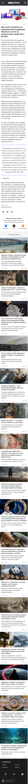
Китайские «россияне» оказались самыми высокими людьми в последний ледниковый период (12, 486)
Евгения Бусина (6, 207)
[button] (3, 212)
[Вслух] (14, 3)
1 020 (25, 662)
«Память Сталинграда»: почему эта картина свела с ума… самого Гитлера (13, 288)
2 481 (25, 431)
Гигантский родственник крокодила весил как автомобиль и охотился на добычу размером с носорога (13, 551)
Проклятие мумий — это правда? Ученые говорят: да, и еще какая (12, 421)
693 (26, 693)
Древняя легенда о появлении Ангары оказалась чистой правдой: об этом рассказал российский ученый (13, 257)
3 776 (25, 333)
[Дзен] (22, 774)
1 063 (25, 629)
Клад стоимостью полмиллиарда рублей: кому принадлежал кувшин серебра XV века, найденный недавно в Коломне (13, 321)
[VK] (14, 774)
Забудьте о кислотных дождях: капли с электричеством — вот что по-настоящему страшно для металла (13, 715)
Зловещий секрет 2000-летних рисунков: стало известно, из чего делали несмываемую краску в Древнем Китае (12, 454)
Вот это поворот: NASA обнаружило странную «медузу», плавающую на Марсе (12, 355)
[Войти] (25, 2)
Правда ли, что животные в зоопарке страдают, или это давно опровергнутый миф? (13, 584)
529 (26, 726)
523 (26, 757)
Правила (17, 767)
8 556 (25, 299)
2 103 (25, 497)
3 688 (25, 366)
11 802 (25, 268)
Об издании (5, 767)
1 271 (25, 595)
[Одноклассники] (5, 774)
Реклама (4, 764)
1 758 (25, 562)
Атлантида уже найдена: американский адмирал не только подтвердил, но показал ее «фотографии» (13, 747)
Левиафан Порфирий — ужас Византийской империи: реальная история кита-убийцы (12, 387)
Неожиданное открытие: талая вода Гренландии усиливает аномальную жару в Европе (13, 651)
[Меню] (2, 2)
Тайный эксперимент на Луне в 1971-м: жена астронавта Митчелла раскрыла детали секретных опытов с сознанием (14, 518)
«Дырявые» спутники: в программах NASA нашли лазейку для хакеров (13, 683)
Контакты (17, 764)
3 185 (25, 400)
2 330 (25, 464)
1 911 (25, 529)
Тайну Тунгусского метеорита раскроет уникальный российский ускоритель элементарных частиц (13, 616)
